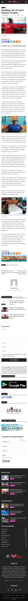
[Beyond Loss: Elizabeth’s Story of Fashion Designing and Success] (5, 506)
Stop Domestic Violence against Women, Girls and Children (7, 272)
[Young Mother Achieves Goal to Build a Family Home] (5, 519)
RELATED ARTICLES (6, 297)
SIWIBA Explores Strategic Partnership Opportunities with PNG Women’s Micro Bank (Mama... (18, 491)
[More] (19, 41)
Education (12, 478)
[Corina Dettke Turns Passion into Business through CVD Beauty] (5, 316)
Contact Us (23, 595)
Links (14, 595)
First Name (4, 446)
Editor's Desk (5, 15)
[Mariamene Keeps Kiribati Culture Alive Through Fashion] (5, 309)
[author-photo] (14, 286)
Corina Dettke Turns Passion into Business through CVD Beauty (17, 316)
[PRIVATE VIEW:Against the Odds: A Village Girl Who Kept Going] (5, 477)
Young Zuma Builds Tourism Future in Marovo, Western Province (16, 302)
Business (7, 5)
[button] (2, 2)
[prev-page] (2, 322)
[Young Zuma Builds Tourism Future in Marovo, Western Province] (5, 302)
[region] (14, 410)
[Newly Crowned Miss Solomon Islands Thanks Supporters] (5, 512)
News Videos (8, 595)
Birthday (4, 455)
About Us (18, 595)
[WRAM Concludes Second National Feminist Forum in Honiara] (5, 484)
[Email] (14, 41)
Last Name (4, 450)
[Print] (17, 41)
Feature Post (12, 485)
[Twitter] (11, 41)
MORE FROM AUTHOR (18, 297)
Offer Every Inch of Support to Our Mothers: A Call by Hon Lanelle (20, 272)
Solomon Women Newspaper (12, 264)
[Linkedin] (8, 41)
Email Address (6, 441)
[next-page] (5, 322)
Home (2, 5)
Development (12, 514)
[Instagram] (5, 41)
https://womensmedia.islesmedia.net (14, 290)
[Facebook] (3, 41)
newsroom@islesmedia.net (16, 580)
